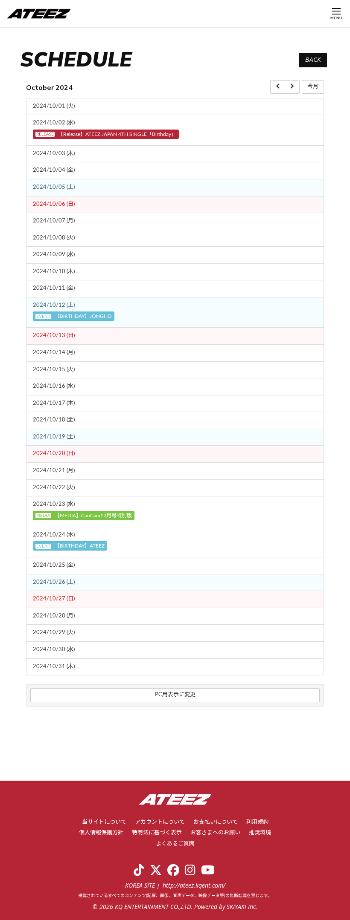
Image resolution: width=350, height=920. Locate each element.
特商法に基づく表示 (157, 833)
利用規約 (257, 822)
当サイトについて (104, 822)
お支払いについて (215, 822)
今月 (312, 86)
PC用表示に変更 (175, 695)
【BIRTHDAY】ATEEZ (70, 545)
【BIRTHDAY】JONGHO (74, 316)
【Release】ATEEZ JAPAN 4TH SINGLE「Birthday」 (106, 134)
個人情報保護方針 (101, 833)
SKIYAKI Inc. (242, 907)
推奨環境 (260, 833)
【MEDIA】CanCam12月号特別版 (84, 515)
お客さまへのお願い (215, 833)
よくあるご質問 (175, 844)
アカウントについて (160, 822)
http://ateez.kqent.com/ (194, 885)
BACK (313, 60)
